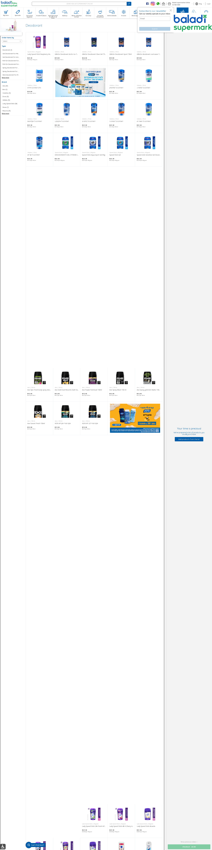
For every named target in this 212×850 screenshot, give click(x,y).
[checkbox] (12, 50)
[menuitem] (6, 13)
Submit (155, 29)
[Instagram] (152, 4)
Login (209, 4)
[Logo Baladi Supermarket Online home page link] (9, 4)
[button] (163, 4)
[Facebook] (147, 4)
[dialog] (155, 20)
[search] (129, 4)
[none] (39, 49)
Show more (5, 78)
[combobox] (81, 4)
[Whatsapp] (158, 4)
